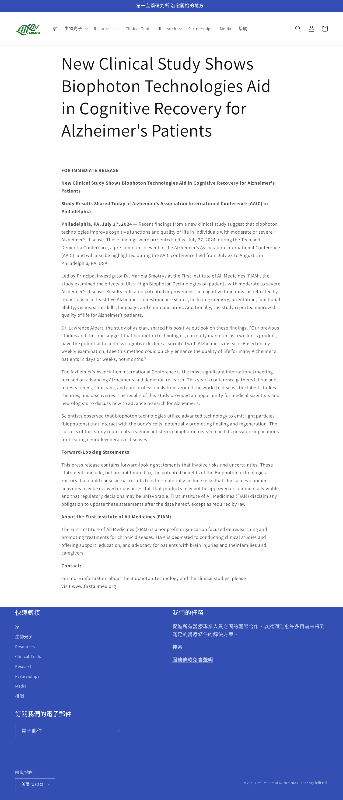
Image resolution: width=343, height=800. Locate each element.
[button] (75, 28)
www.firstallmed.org (94, 586)
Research (24, 666)
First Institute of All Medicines (276, 783)
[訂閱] (117, 731)
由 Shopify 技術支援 (313, 783)
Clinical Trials (28, 656)
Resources (25, 646)
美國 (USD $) (32, 784)
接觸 (19, 696)
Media (21, 686)
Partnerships (27, 676)
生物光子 (24, 636)
